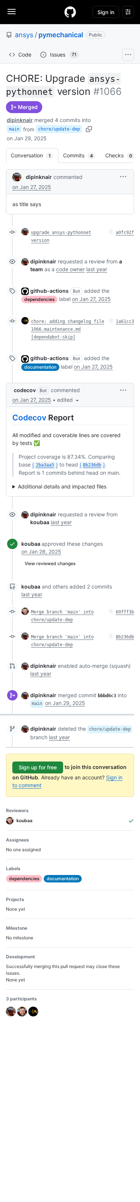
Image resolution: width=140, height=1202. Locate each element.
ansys (24, 35)
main (14, 129)
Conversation (34, 155)
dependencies (39, 299)
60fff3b (125, 612)
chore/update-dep (59, 129)
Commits (81, 155)
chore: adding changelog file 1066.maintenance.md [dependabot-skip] (67, 329)
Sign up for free (38, 767)
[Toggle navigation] (11, 11)
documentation (40, 367)
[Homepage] (70, 12)
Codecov (29, 417)
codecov (25, 390)
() (45, 464)
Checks (122, 155)
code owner (70, 269)
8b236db (125, 637)
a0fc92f (125, 232)
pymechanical (60, 35)
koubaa (30, 544)
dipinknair (20, 120)
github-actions (49, 291)
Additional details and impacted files (62, 486)
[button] (123, 176)
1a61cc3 (125, 321)
